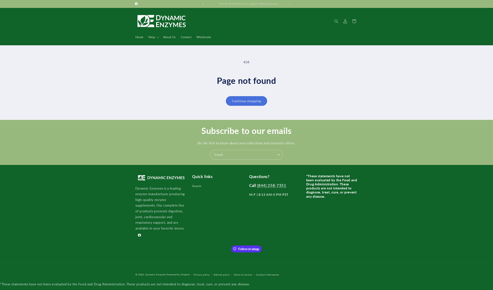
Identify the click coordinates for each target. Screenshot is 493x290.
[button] (153, 37)
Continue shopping (246, 101)
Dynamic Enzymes (155, 274)
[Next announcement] (290, 4)
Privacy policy (202, 274)
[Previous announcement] (203, 4)
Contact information (267, 274)
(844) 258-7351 (271, 185)
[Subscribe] (278, 154)
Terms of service (243, 274)
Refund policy (222, 274)
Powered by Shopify (178, 274)
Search (196, 186)
